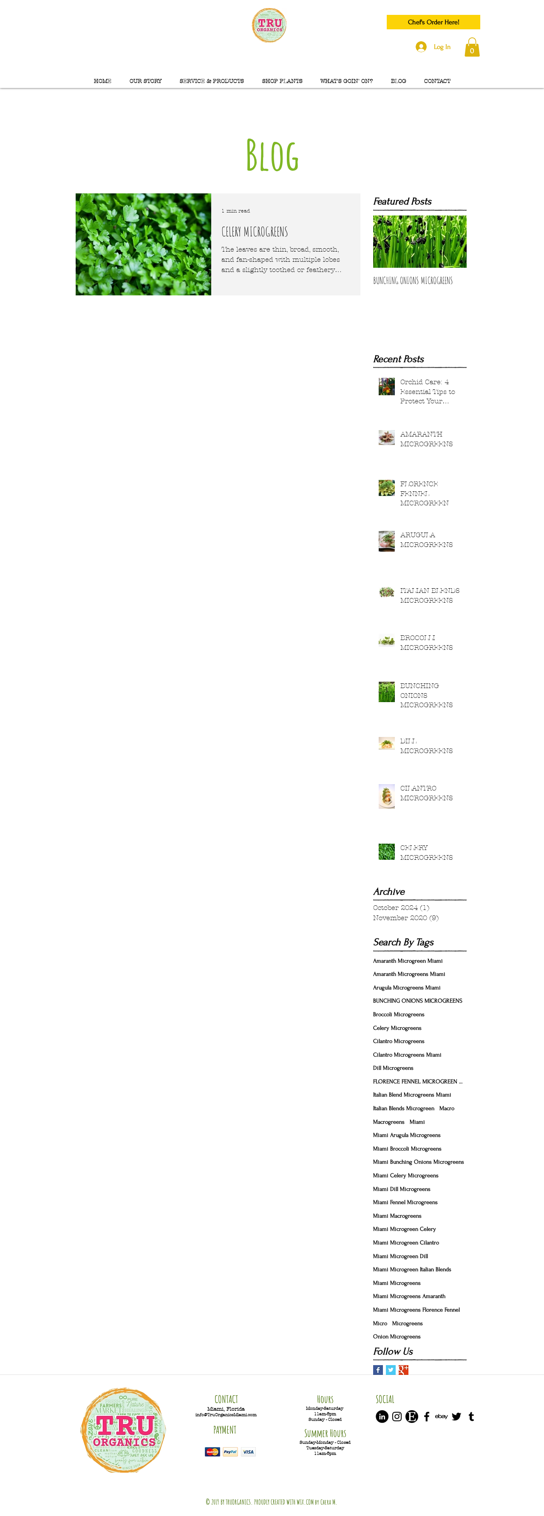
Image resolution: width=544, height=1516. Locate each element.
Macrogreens (389, 1122)
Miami (417, 1122)
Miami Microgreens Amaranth (409, 1296)
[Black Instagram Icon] (397, 1416)
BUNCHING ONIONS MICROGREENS (417, 1000)
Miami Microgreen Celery (404, 1229)
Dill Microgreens (393, 1068)
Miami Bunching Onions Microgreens (418, 1162)
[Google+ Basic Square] (403, 1370)
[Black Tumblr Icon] (471, 1416)
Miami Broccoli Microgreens (407, 1148)
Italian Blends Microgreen (403, 1108)
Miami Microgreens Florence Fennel (416, 1309)
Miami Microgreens (397, 1283)
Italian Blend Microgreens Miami (412, 1094)
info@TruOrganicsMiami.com (226, 1414)
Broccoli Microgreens (399, 1014)
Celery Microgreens (397, 1028)
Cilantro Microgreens (399, 1041)
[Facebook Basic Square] (378, 1370)
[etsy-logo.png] (411, 1416)
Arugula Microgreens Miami (407, 987)
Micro (380, 1323)
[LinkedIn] (382, 1416)
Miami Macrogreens (397, 1216)
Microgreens (407, 1323)
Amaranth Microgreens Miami (409, 974)
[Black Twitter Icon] (456, 1416)
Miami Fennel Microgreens (405, 1202)
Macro (446, 1108)
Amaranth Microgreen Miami (408, 961)
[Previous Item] (387, 241)
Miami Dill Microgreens (402, 1189)
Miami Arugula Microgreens (407, 1135)
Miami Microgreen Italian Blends (412, 1269)
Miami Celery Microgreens (406, 1175)
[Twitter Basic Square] (391, 1370)
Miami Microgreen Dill (400, 1256)
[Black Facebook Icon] (426, 1416)
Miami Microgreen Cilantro (406, 1242)
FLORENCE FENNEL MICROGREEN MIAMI (420, 1081)
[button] (472, 47)
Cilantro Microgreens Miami (407, 1054)
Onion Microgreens (397, 1336)
